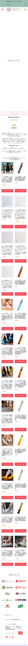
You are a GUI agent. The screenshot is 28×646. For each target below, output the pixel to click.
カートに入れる (7, 190)
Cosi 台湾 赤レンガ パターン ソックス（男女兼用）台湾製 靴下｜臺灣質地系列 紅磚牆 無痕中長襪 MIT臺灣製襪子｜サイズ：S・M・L (7, 317)
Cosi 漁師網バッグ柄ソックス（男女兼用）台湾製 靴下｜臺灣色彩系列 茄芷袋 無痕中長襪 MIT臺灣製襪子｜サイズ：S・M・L (7, 180)
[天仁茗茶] (20, 587)
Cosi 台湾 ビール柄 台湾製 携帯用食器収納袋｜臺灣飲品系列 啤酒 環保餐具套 (20, 450)
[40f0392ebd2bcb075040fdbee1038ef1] (7, 587)
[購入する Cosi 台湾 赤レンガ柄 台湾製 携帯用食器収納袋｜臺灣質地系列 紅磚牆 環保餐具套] (20, 271)
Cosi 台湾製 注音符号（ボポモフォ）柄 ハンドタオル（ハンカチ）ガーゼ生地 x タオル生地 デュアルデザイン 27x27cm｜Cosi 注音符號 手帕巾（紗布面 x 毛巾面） (20, 214)
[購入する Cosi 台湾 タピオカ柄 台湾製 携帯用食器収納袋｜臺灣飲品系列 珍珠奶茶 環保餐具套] (20, 508)
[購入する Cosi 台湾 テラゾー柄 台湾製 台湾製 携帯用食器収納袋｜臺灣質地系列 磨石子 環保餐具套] (20, 475)
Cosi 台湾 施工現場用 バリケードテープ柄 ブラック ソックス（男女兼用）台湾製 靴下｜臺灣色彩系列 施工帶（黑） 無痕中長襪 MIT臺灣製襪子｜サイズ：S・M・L (7, 385)
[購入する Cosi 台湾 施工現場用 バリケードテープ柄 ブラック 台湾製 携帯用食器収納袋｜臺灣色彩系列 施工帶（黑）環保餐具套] (20, 339)
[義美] (20, 581)
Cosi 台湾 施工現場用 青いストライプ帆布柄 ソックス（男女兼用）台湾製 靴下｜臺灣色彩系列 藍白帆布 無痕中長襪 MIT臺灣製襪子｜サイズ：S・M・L (7, 351)
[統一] (7, 606)
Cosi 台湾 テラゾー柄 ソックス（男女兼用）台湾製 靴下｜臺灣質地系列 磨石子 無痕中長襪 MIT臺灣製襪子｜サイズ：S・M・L (7, 520)
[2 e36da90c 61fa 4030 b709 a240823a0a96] (7, 600)
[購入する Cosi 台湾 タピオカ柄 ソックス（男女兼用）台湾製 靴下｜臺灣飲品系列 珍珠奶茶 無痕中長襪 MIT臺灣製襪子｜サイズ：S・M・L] (7, 541)
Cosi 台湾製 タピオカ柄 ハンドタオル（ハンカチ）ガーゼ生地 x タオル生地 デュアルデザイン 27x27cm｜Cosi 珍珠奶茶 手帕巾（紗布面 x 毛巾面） (7, 284)
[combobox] (13, 4)
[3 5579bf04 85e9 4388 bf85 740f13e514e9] (20, 593)
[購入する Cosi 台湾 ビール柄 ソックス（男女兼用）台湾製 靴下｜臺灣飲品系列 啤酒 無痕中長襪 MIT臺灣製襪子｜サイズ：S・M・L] (7, 475)
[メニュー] (2, 9)
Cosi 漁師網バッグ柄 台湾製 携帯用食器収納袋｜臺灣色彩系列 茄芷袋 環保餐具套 (20, 178)
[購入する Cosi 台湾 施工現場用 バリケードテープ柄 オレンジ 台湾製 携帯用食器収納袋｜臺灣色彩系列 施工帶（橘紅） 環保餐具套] (20, 372)
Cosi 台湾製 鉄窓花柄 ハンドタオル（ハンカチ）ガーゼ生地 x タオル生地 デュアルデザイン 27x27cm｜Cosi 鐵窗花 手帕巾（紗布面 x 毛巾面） (7, 213)
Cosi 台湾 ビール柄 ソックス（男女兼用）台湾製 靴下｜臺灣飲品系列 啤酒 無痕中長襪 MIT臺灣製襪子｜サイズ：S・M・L (7, 486)
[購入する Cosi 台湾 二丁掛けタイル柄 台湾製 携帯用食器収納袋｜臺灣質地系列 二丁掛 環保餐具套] (20, 406)
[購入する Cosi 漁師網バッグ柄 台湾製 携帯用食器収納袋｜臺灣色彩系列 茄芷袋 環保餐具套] (20, 168)
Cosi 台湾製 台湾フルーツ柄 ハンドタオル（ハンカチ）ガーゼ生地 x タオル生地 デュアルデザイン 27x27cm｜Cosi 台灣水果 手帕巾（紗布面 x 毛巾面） (20, 250)
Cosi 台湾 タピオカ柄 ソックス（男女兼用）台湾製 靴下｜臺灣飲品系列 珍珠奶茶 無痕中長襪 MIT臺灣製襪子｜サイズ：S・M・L (7, 553)
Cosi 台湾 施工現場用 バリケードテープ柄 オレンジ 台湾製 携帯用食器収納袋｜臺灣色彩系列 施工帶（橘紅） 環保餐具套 (20, 384)
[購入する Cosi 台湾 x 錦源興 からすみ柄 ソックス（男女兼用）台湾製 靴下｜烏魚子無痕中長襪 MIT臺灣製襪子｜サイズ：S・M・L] (20, 541)
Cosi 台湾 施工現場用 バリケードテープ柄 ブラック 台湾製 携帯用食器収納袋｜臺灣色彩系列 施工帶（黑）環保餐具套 (20, 351)
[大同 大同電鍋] (20, 600)
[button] (25, 9)
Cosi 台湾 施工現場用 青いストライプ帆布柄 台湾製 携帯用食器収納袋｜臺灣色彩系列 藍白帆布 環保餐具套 (20, 316)
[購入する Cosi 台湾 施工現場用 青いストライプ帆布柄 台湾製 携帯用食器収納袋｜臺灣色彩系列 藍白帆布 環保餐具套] (20, 305)
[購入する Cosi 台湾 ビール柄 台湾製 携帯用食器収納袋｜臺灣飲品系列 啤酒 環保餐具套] (20, 440)
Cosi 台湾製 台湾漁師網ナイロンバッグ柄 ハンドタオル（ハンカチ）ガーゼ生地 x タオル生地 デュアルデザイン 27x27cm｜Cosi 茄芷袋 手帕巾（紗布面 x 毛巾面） (7, 250)
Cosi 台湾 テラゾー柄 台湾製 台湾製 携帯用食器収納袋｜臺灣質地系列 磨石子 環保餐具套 (20, 486)
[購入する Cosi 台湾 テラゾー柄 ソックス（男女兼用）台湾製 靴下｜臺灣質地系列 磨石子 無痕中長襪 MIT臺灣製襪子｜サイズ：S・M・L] (7, 508)
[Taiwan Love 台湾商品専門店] (13, 9)
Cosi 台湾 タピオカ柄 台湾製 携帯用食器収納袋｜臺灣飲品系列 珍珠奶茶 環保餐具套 (20, 518)
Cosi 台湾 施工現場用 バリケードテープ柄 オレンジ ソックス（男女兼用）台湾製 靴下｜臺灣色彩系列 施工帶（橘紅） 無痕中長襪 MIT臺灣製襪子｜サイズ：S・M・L (7, 419)
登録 (20, 633)
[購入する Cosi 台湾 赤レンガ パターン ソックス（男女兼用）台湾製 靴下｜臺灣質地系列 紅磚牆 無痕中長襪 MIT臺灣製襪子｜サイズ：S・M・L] (7, 305)
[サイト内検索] (26, 4)
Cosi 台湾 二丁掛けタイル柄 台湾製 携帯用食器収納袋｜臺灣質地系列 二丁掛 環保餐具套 (20, 417)
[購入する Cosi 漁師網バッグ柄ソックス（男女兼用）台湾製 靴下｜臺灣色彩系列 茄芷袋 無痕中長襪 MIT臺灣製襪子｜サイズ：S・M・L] (7, 168)
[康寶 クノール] (20, 606)
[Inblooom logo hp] (7, 593)
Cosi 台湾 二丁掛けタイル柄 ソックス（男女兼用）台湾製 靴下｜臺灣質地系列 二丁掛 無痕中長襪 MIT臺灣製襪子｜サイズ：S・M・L (7, 452)
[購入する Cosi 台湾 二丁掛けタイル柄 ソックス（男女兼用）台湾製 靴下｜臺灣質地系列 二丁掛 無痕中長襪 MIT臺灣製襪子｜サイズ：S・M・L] (7, 440)
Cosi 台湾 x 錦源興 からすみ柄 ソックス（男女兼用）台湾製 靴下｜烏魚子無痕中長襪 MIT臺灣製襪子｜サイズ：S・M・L (20, 553)
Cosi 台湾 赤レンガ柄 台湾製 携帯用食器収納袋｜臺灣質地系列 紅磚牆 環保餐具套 (20, 282)
